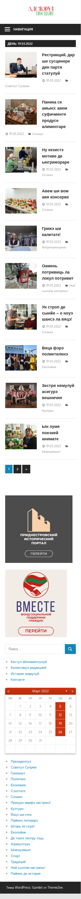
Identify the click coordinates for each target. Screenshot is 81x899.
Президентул (21, 761)
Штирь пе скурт (23, 826)
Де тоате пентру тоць (27, 838)
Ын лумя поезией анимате (51, 432)
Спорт (15, 856)
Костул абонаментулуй (29, 662)
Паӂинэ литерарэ (24, 820)
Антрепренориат (54, 247)
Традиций (18, 862)
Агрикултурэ (20, 844)
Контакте (18, 679)
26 (60, 732)
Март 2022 (40, 691)
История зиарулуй (25, 674)
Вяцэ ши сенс (21, 814)
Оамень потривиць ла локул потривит (58, 272)
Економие (18, 785)
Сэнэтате (18, 791)
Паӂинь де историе (26, 873)
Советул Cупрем (17, 86)
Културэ (47, 410)
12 (60, 715)
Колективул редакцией (28, 667)
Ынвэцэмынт (51, 451)
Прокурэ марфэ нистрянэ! (31, 802)
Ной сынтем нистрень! (28, 867)
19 (60, 723)
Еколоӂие (49, 367)
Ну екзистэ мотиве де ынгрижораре (55, 155)
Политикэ (18, 779)
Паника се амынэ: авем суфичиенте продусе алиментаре (54, 114)
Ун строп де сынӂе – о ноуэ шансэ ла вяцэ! (57, 313)
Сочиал (37, 134)
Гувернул (18, 773)
